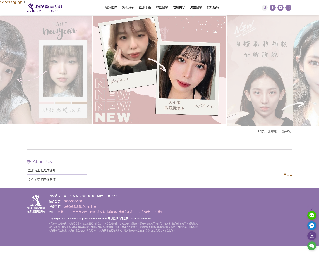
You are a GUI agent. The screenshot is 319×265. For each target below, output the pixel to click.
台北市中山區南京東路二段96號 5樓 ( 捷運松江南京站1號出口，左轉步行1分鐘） (111, 212)
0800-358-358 (73, 201)
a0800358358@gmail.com (81, 206)
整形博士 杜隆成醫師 (42, 170)
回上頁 (288, 174)
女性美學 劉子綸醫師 (42, 179)
